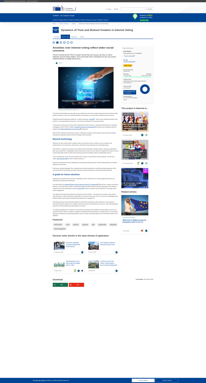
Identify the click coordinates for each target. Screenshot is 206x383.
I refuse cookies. (167, 380)
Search (105, 20)
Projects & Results (74, 20)
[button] (116, 9)
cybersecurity (102, 224)
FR (64, 42)
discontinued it (61, 158)
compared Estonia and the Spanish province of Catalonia (80, 184)
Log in (109, 9)
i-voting (91, 119)
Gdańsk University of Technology (85, 127)
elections (75, 224)
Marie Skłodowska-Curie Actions (70, 129)
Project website (128, 56)
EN (57, 42)
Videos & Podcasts (86, 20)
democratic (113, 224)
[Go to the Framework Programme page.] (56, 30)
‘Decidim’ (80, 188)
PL (71, 42)
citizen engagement (59, 228)
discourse (85, 224)
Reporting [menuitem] (74, 37)
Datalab (100, 20)
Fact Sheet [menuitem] (57, 37)
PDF (77, 284)
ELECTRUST (58, 224)
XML (61, 284)
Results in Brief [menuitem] (65, 37)
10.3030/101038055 (128, 61)
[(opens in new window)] (66, 8)
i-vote (67, 224)
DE (54, 42)
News (94, 20)
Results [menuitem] (82, 37)
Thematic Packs (62, 20)
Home (55, 20)
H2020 (73, 23)
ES (61, 42)
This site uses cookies (39, 380)
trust (93, 224)
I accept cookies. (143, 380)
